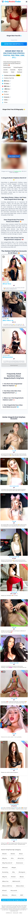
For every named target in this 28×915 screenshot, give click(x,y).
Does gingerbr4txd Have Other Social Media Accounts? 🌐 (13, 406)
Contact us (9, 912)
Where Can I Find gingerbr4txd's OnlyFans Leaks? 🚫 (13, 399)
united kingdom (18, 67)
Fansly (6, 91)
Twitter (6, 99)
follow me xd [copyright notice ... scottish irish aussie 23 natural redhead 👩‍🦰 (12, 63)
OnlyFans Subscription (12, 75)
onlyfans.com (17, 171)
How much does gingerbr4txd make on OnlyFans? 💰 (12, 384)
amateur (5, 72)
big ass (20, 69)
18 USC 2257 (15, 912)
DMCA (20, 912)
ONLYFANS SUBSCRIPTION (15, 44)
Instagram (7, 97)
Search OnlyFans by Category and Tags (14, 900)
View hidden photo (14, 156)
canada (5, 69)
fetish (12, 72)
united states (7, 67)
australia (12, 69)
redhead (19, 72)
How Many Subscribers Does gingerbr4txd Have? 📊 (12, 392)
